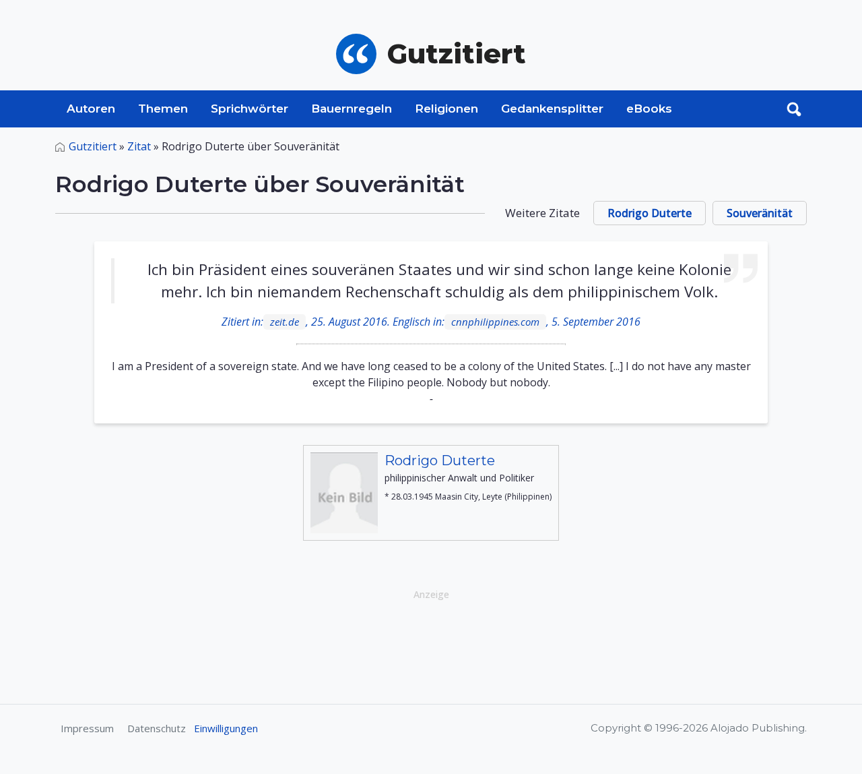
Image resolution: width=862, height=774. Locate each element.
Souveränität (760, 213)
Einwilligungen (226, 728)
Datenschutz (156, 728)
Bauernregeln (351, 108)
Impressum (87, 728)
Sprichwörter (249, 108)
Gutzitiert (93, 146)
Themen (163, 108)
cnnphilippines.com (495, 321)
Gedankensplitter (552, 108)
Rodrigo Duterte (649, 213)
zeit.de (284, 321)
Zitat (139, 146)
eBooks (649, 108)
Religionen (446, 108)
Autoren (91, 108)
